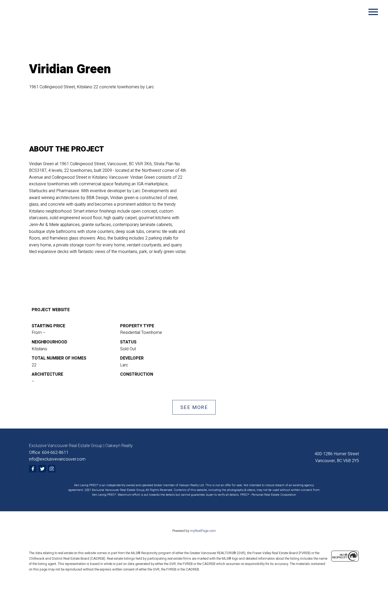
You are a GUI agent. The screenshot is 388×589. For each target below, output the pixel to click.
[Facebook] (32, 468)
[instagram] (51, 468)
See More (194, 407)
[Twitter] (42, 468)
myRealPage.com (203, 530)
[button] (194, 407)
